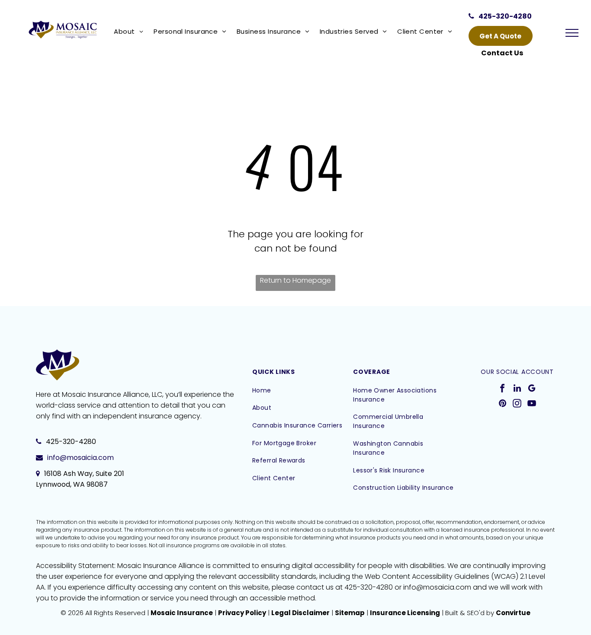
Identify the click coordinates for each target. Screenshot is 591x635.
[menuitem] (130, 31)
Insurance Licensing (405, 612)
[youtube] (531, 404)
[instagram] (517, 404)
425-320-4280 (71, 442)
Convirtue (513, 612)
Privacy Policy (242, 612)
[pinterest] (502, 404)
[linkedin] (517, 389)
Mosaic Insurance (182, 612)
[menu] (572, 33)
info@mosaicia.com (80, 458)
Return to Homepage (295, 280)
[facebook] (502, 389)
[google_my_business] (531, 389)
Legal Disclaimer (300, 612)
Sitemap (350, 612)
